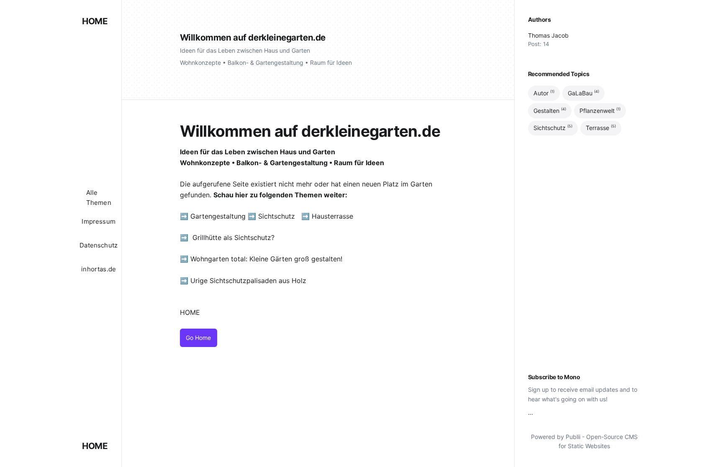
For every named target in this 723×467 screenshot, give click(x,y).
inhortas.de (99, 269)
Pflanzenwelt (599, 110)
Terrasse (601, 128)
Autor (543, 93)
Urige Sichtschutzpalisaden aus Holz (248, 280)
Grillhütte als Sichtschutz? (233, 237)
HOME (95, 21)
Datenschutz (99, 245)
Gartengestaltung (218, 216)
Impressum (99, 221)
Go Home (198, 337)
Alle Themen (99, 198)
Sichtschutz (276, 216)
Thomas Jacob (548, 35)
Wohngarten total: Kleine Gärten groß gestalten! (266, 259)
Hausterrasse (333, 216)
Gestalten (549, 110)
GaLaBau (583, 93)
